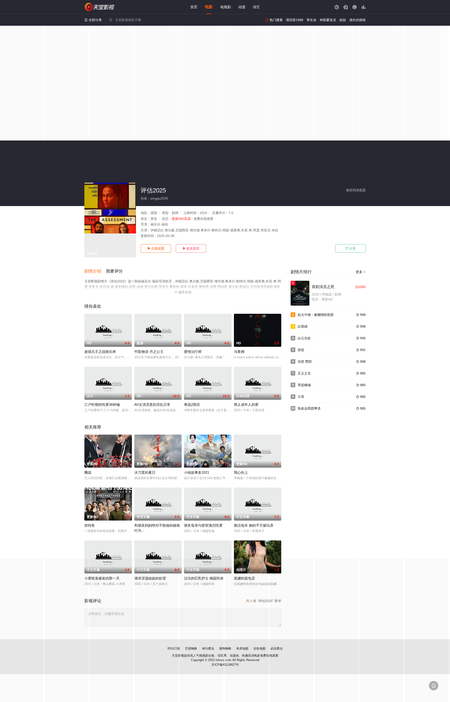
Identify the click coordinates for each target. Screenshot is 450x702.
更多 (361, 272)
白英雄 (303, 326)
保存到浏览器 (356, 190)
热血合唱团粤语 (309, 408)
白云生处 (304, 338)
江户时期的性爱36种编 (102, 404)
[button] (95, 271)
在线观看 (155, 248)
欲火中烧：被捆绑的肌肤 (316, 315)
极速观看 (191, 248)
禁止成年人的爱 (246, 404)
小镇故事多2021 (196, 472)
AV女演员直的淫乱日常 (152, 404)
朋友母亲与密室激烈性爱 (203, 525)
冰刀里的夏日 (144, 472)
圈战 (87, 472)
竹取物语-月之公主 (149, 352)
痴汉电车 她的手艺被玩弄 (254, 525)
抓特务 (89, 525)
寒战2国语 (192, 404)
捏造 (301, 350)
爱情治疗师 (193, 352)
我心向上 (241, 472)
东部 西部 (305, 361)
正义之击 (304, 373)
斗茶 (301, 397)
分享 (350, 248)
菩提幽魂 (304, 385)
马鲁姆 (239, 352)
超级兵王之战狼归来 (100, 352)
